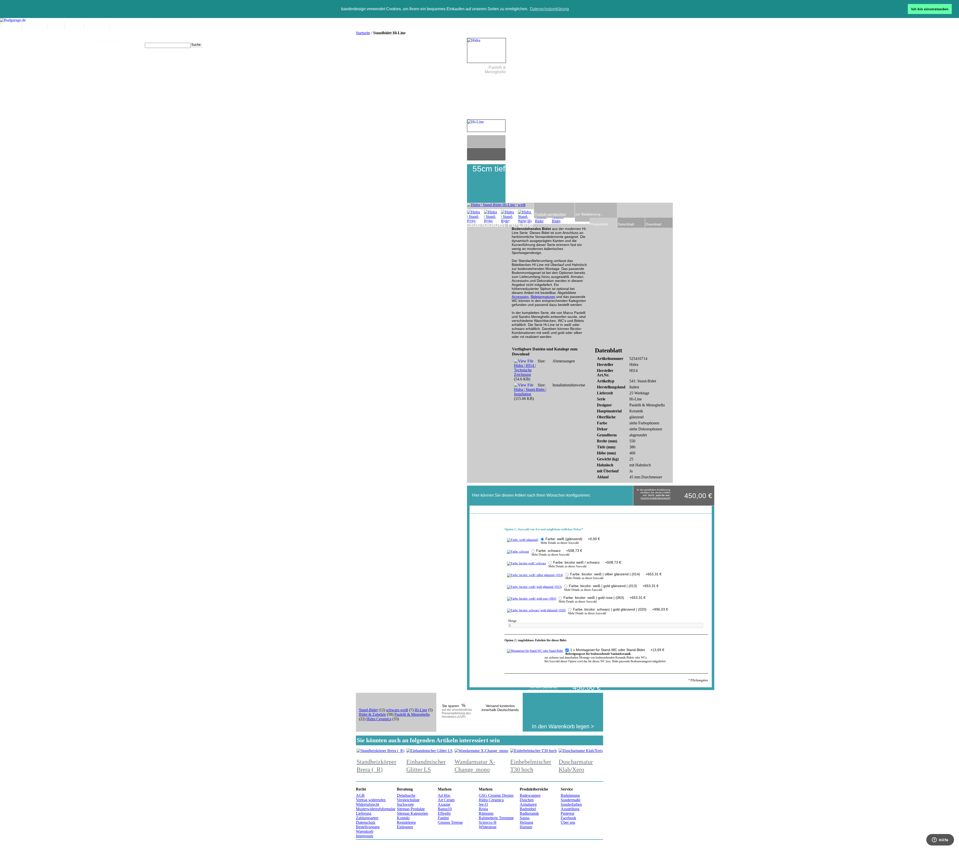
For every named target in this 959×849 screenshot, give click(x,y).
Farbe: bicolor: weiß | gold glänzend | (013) (614, 586)
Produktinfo (599, 224)
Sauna (524, 818)
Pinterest (567, 813)
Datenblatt (626, 224)
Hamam (526, 827)
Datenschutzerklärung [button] (549, 9)
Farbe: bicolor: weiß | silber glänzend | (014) (616, 574)
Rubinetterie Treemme (496, 818)
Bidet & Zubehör (372, 714)
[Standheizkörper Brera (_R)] (380, 751)
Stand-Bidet (368, 710)
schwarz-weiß (397, 710)
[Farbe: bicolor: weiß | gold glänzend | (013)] (534, 587)
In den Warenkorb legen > (563, 726)
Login (232, 32)
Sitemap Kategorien (412, 813)
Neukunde (219, 32)
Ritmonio (486, 813)
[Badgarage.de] (13, 20)
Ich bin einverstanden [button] (930, 9)
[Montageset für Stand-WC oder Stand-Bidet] (535, 651)
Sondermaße (570, 800)
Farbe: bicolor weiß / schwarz (587, 562)
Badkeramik (529, 813)
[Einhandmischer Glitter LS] (429, 751)
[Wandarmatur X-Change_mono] (481, 751)
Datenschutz (365, 822)
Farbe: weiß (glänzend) (572, 539)
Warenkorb (364, 831)
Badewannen (530, 795)
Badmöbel (528, 809)
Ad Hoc (444, 795)
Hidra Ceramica (378, 719)
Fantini (443, 818)
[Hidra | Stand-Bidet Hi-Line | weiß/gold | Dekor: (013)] (525, 217)
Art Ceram (446, 800)
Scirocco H (487, 822)
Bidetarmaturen (543, 297)
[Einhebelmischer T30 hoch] (533, 751)
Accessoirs (520, 297)
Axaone (444, 804)
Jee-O (483, 804)
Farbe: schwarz (559, 551)
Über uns (568, 822)
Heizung (526, 822)
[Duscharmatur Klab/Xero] (581, 751)
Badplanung (570, 795)
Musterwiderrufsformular (375, 809)
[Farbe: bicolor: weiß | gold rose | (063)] (531, 598)
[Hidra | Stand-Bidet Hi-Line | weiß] (491, 217)
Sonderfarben (571, 804)
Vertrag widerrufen (371, 800)
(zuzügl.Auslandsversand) (655, 498)
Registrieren (406, 822)
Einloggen (405, 827)
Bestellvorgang (368, 827)
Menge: (513, 621)
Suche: (142, 45)
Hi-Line (421, 710)
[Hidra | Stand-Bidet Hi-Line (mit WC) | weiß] (474, 217)
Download (653, 224)
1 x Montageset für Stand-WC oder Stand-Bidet (617, 650)
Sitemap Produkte (411, 809)
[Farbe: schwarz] (518, 551)
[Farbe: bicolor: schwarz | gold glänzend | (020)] (536, 610)
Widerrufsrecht (367, 804)
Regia (483, 809)
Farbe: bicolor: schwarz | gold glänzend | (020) (620, 609)
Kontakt (403, 818)
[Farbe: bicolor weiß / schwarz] (526, 563)
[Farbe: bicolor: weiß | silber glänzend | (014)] (535, 575)
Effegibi (444, 813)
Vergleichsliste (408, 800)
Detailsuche (406, 795)
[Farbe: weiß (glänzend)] (522, 540)
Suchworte (405, 804)
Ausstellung (570, 809)
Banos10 (445, 809)
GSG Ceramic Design (496, 795)
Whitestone (487, 827)
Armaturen (528, 804)
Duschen (527, 800)
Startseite (363, 33)
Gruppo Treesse (450, 822)
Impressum (364, 836)
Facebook (568, 818)
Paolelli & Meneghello (412, 714)
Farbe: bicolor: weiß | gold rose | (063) (604, 598)
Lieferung (363, 813)
